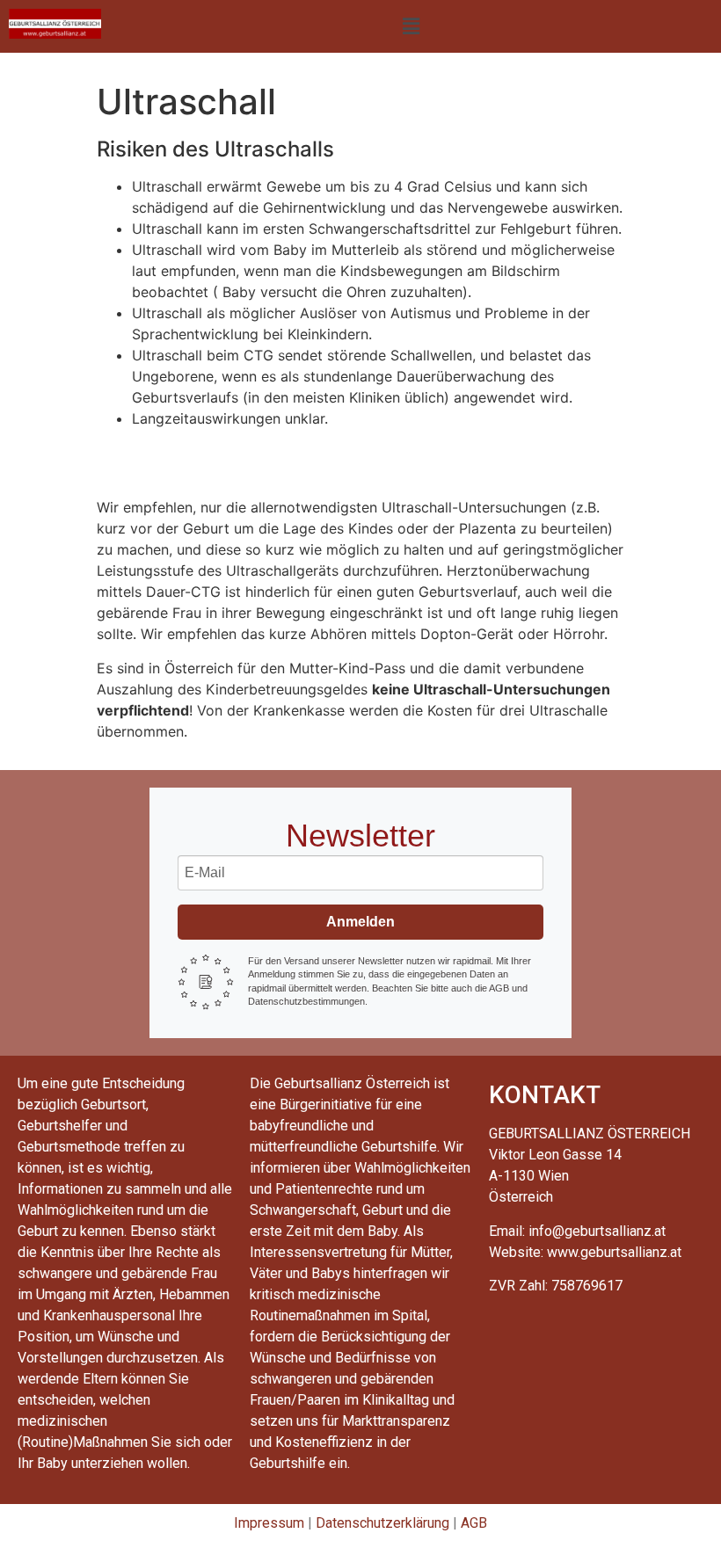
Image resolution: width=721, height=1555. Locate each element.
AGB (474, 1523)
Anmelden (360, 921)
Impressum (269, 1523)
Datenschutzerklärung (382, 1523)
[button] (411, 26)
